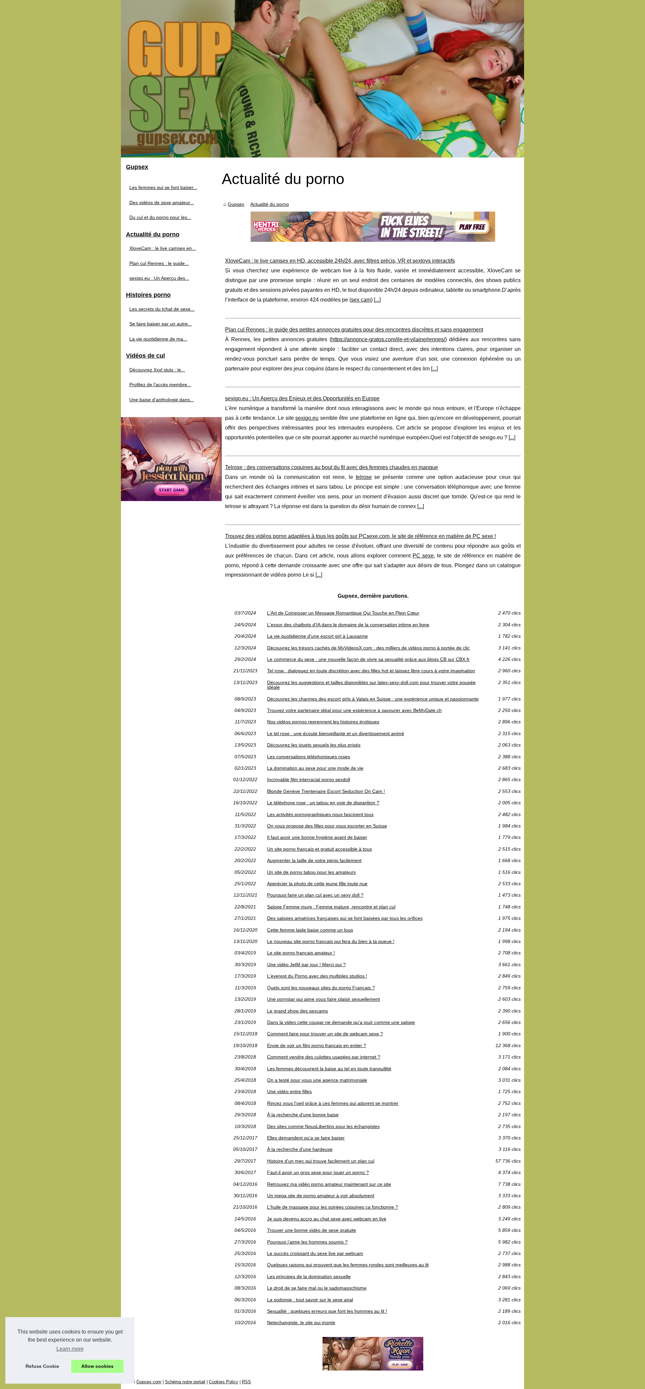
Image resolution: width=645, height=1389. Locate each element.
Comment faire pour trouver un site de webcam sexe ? (325, 1033)
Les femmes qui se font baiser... (163, 187)
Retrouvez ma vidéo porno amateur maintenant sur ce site (329, 1184)
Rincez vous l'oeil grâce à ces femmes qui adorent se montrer (332, 1103)
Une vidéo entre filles (289, 1091)
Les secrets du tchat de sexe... (162, 309)
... (377, 300)
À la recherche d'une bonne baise (303, 1114)
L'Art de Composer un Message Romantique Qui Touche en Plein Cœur (343, 613)
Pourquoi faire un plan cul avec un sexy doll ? (315, 895)
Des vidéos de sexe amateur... (161, 202)
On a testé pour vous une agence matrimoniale (317, 1080)
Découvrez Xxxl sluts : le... (157, 369)
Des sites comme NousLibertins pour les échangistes (323, 1126)
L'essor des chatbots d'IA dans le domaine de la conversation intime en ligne (348, 624)
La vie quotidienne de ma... (158, 339)
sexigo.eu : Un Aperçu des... (159, 278)
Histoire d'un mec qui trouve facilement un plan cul (320, 1161)
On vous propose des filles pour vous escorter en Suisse (327, 825)
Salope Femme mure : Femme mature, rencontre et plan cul (331, 906)
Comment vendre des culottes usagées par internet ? (323, 1057)
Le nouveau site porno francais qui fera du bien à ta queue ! (330, 941)
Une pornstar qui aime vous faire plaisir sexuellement (323, 999)
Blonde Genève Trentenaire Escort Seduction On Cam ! (326, 791)
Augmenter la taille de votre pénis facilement (314, 860)
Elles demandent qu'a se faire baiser (306, 1137)
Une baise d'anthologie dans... (161, 399)
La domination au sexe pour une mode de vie (315, 768)
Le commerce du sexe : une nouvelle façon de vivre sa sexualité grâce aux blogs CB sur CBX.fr (368, 659)
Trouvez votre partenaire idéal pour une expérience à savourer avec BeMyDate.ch (354, 710)
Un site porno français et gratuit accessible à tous (319, 849)
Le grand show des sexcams (297, 1011)
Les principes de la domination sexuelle (309, 1276)
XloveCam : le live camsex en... (162, 248)
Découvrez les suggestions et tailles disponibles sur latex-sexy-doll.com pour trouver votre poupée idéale (371, 685)
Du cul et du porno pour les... (160, 217)
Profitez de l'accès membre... (160, 384)
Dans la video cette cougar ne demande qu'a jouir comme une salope (341, 1022)
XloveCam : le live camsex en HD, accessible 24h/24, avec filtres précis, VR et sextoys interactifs (340, 261)
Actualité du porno (269, 204)
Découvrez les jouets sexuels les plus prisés (313, 745)
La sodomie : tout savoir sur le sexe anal (310, 1299)
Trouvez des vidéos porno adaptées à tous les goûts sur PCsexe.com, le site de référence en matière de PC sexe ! (360, 536)
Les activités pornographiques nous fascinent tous (320, 814)
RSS (246, 1381)
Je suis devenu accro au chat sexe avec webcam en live (326, 1218)
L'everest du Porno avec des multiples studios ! (317, 976)
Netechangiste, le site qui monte (301, 1322)
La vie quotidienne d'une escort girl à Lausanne (317, 636)
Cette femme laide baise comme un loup (310, 930)
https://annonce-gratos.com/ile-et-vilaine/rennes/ (388, 339)
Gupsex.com (148, 1381)
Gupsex (236, 204)
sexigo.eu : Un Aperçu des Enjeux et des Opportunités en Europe (302, 398)
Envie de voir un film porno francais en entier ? (316, 1045)
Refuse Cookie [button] (42, 1366)
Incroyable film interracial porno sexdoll (308, 779)
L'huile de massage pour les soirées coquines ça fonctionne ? (332, 1207)
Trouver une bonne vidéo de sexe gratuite (311, 1230)
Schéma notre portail (185, 1381)
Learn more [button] (70, 1349)
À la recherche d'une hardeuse (300, 1149)
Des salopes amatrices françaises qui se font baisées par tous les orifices (345, 918)
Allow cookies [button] (97, 1366)
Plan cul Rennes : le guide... (159, 263)
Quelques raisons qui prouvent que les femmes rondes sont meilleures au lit (348, 1264)
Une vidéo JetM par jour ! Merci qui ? (306, 964)
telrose (364, 477)
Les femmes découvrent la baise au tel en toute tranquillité (329, 1068)
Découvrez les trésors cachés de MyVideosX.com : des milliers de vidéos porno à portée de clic (368, 647)
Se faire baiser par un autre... (160, 323)
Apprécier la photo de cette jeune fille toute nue (317, 883)
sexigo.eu (306, 418)
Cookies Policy (223, 1381)
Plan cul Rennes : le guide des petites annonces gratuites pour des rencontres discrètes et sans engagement (354, 329)
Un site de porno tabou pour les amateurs (311, 872)
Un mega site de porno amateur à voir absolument (320, 1195)
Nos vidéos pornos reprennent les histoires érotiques (323, 721)
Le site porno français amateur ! (301, 952)
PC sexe (423, 555)
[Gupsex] (322, 79)
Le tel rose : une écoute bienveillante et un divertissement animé (335, 733)
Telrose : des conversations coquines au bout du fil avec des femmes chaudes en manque (331, 467)
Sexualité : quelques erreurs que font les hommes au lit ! (327, 1311)
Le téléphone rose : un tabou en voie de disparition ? (323, 802)
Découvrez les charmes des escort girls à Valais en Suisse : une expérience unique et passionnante (373, 699)
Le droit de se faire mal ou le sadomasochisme (317, 1288)
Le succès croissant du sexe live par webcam (315, 1253)
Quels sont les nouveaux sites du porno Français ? (321, 987)
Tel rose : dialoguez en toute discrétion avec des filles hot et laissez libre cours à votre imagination (371, 670)
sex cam (361, 300)
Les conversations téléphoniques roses (308, 756)
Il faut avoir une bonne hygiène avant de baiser (317, 837)
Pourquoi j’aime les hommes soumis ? (307, 1242)
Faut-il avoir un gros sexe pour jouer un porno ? (318, 1172)
